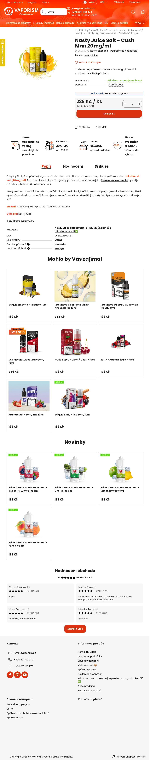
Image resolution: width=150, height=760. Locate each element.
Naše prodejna (85, 686)
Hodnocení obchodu (74, 570)
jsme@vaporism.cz (82, 8)
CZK (101, 2)
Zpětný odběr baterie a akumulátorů (27, 713)
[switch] (89, 2)
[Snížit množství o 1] (124, 103)
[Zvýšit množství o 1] (138, 103)
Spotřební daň (14, 717)
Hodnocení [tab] (72, 166)
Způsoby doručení (87, 661)
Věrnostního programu (115, 93)
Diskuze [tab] (100, 166)
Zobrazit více (74, 629)
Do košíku (108, 113)
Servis (9, 708)
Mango (58, 248)
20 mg (57, 240)
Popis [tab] (45, 166)
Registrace (133, 2)
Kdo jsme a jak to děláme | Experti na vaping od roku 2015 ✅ (109, 680)
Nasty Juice (90, 55)
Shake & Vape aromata (113, 180)
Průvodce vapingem (17, 704)
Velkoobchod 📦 (86, 665)
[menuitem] (16, 23)
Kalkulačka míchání (88, 690)
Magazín (31, 2)
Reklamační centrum (89, 674)
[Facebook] (9, 674)
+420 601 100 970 (80, 12)
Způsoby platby (86, 669)
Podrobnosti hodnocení (122, 50)
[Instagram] (16, 674)
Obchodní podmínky (89, 656)
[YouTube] (23, 674)
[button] (27, 315)
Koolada (59, 244)
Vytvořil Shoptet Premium (130, 756)
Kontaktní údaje (86, 652)
